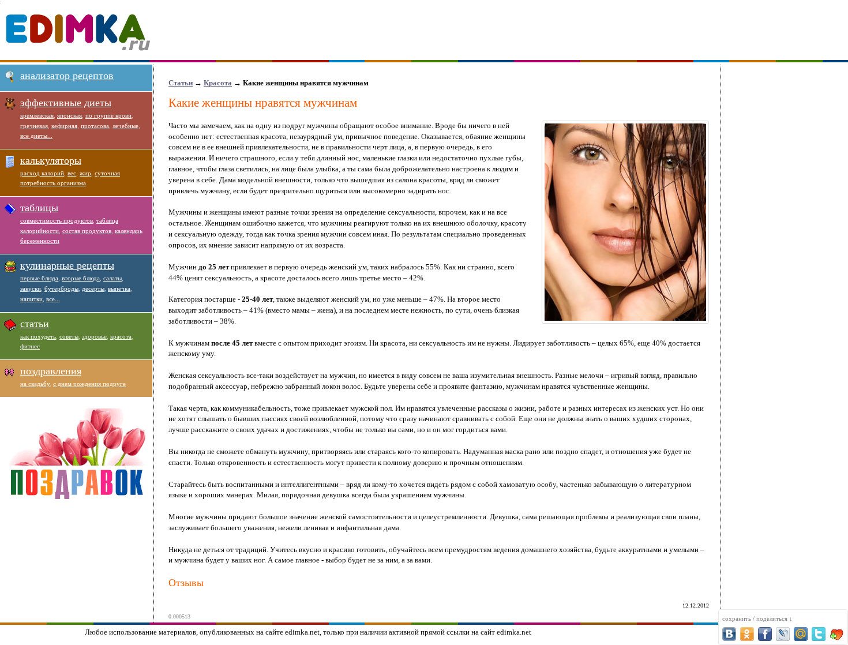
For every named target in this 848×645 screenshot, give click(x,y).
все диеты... (36, 135)
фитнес (30, 346)
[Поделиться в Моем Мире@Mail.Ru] (801, 634)
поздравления (50, 371)
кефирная (64, 125)
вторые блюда (81, 278)
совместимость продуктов (56, 220)
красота (121, 336)
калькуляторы (50, 160)
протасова (95, 125)
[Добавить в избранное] (836, 634)
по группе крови (108, 115)
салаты (112, 278)
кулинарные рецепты (67, 265)
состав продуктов (86, 230)
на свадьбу (35, 383)
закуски (30, 288)
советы (68, 336)
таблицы (39, 207)
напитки (31, 298)
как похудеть (38, 336)
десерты (93, 288)
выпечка (119, 288)
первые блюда (39, 278)
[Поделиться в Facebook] (765, 634)
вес (71, 173)
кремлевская (37, 115)
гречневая (34, 125)
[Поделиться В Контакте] (729, 634)
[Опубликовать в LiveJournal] (783, 634)
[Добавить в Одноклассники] (747, 634)
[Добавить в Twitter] (819, 634)
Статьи (180, 82)
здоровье (94, 336)
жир (85, 173)
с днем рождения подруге (89, 383)
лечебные (125, 125)
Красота (218, 82)
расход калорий (42, 173)
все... (53, 298)
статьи (34, 323)
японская (69, 115)
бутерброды (61, 288)
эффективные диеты (65, 102)
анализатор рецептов (67, 75)
